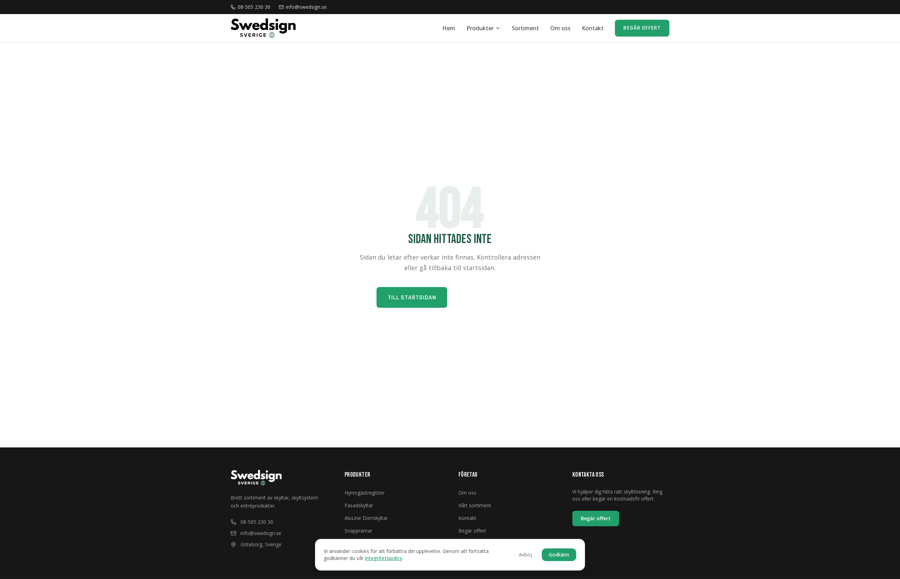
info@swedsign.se (306, 7)
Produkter (480, 28)
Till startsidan (412, 297)
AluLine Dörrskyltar (366, 518)
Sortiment (525, 28)
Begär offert (596, 518)
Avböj (525, 554)
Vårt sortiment (474, 505)
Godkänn (559, 554)
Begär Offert (642, 28)
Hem (448, 28)
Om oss (560, 28)
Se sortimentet (488, 297)
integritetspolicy (383, 558)
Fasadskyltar (359, 505)
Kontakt (593, 28)
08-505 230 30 (254, 7)
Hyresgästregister (365, 492)
